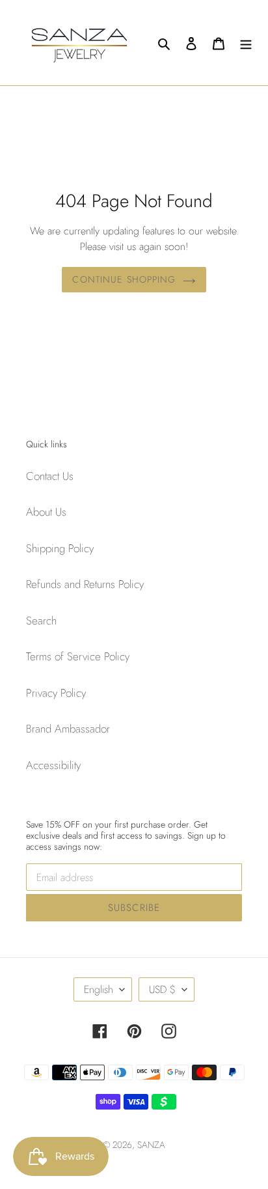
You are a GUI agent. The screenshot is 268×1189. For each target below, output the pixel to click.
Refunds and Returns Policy (85, 584)
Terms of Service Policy (77, 656)
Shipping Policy (60, 548)
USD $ (162, 989)
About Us (46, 512)
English (98, 989)
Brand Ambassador (68, 728)
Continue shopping (124, 279)
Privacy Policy (56, 693)
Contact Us (50, 476)
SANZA (151, 1144)
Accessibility (53, 765)
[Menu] (246, 43)
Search (41, 620)
